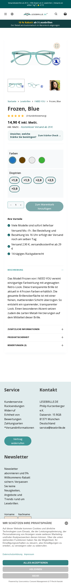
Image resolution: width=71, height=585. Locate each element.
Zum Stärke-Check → (49, 135)
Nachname (24, 514)
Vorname (9, 514)
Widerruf (9, 410)
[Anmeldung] (12, 14)
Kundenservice (13, 402)
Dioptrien (15, 173)
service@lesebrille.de (52, 427)
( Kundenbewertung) (36, 115)
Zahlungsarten (13, 423)
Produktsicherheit (18, 337)
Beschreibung (15, 269)
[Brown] (22, 160)
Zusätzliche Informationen (23, 329)
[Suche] (56, 14)
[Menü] (5, 14)
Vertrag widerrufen (17, 441)
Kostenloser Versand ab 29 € (37, 127)
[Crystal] (32, 160)
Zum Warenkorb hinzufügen (44, 206)
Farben (13, 153)
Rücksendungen (14, 406)
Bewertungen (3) (17, 345)
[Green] (41, 160)
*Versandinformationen (19, 427)
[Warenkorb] (65, 13)
